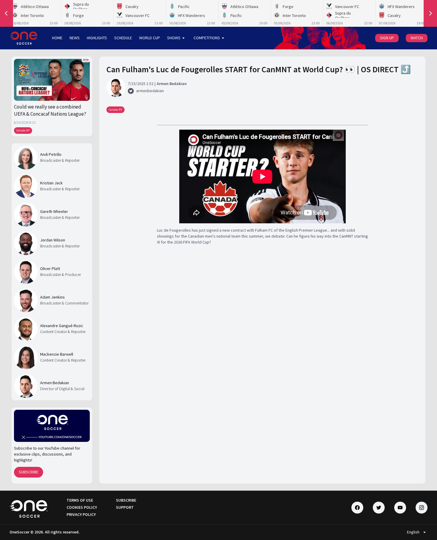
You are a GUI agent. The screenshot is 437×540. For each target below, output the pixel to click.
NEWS (75, 37)
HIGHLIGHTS (97, 37)
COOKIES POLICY (82, 507)
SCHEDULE (123, 37)
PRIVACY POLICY (81, 514)
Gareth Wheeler (54, 211)
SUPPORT (125, 507)
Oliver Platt (50, 268)
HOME (57, 37)
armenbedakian (150, 90)
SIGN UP (387, 37)
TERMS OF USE (80, 500)
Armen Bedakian (54, 382)
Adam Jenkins (52, 297)
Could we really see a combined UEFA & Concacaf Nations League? (50, 110)
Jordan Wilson (52, 240)
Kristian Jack (51, 183)
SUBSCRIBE (28, 472)
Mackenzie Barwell (56, 354)
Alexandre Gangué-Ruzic (61, 325)
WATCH (417, 37)
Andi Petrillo (51, 154)
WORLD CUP (149, 37)
